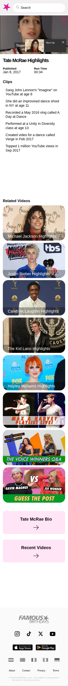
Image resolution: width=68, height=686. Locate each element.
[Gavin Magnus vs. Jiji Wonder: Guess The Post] (34, 485)
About (12, 670)
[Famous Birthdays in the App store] (22, 647)
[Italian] (45, 660)
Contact (26, 670)
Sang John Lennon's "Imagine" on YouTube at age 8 (31, 92)
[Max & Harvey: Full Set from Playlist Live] (34, 410)
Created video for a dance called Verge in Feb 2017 (30, 137)
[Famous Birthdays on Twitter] (39, 633)
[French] (34, 660)
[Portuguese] (22, 660)
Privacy (41, 670)
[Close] (63, 42)
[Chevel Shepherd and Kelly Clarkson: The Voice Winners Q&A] (34, 447)
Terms (56, 670)
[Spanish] (11, 660)
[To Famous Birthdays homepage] (6, 7)
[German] (57, 660)
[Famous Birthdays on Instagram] (15, 633)
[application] (34, 34)
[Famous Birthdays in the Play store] (46, 647)
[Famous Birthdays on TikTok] (27, 633)
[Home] (34, 619)
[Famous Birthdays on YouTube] (51, 634)
